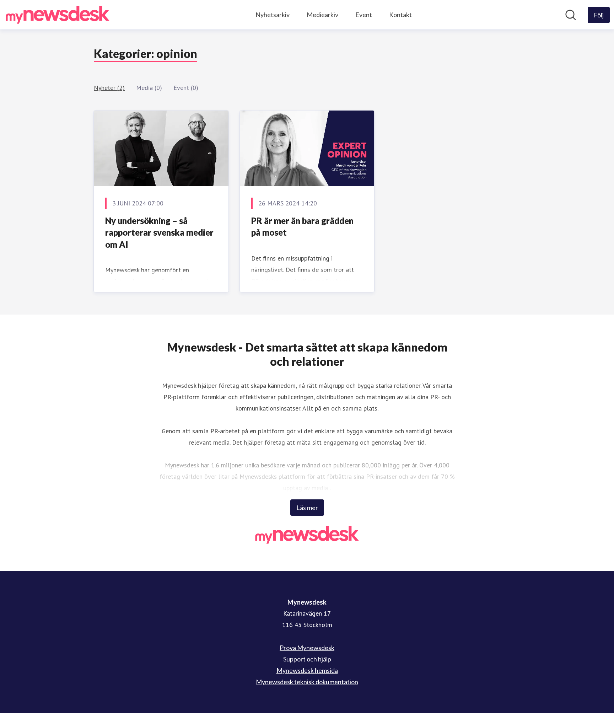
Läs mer (307, 507)
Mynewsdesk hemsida (307, 670)
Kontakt (400, 14)
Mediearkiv (322, 14)
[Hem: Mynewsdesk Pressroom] (57, 14)
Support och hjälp (307, 659)
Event (363, 14)
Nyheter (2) (109, 88)
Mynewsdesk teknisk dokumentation (307, 682)
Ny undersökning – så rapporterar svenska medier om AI (159, 232)
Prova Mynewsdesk (307, 648)
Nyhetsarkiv (272, 14)
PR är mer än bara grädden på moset (302, 226)
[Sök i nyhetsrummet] (570, 15)
